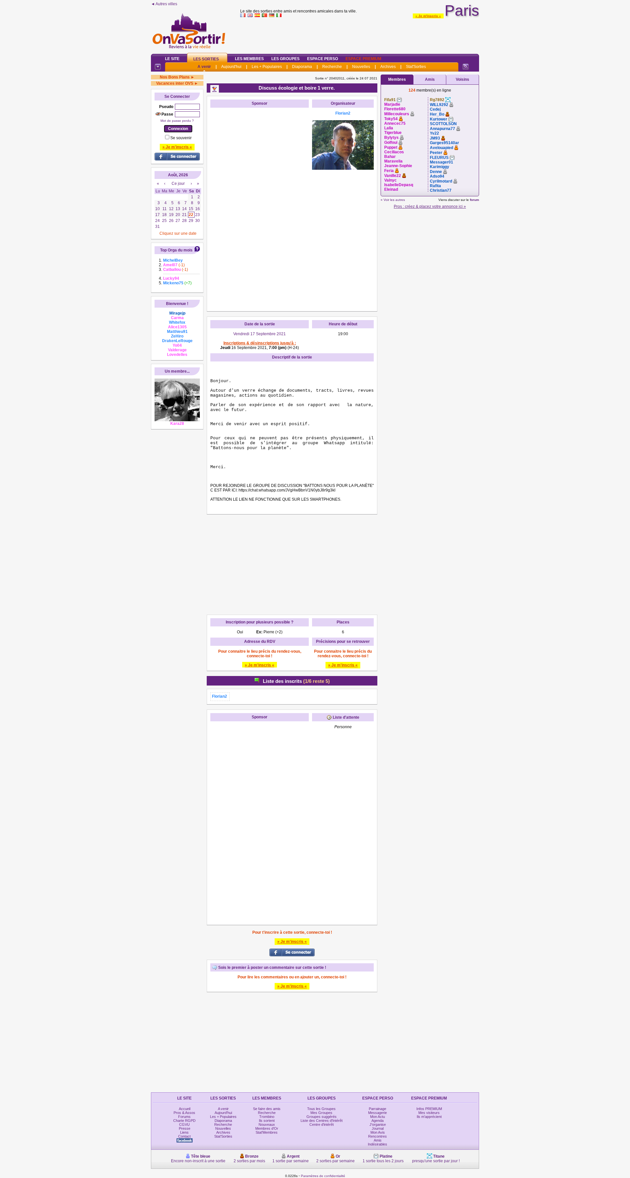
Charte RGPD (184, 1121)
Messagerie (377, 1113)
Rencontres (377, 1136)
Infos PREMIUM (429, 1109)
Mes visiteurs (429, 1113)
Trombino (266, 1117)
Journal (378, 1128)
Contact (184, 1136)
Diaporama (302, 66)
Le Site (172, 58)
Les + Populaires (267, 66)
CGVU (184, 1124)
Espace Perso (322, 58)
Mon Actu (377, 1117)
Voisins (462, 79)
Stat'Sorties (416, 66)
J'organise (377, 1124)
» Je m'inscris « (428, 16)
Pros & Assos (184, 1113)
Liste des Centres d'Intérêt (322, 1121)
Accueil (184, 1109)
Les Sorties (206, 59)
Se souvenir (181, 138)
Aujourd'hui (231, 66)
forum (474, 200)
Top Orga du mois (176, 250)
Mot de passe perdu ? (177, 120)
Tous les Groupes (321, 1109)
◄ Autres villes (164, 4)
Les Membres (249, 58)
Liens (184, 1132)
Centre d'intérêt (321, 1124)
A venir (204, 66)
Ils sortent (267, 1121)
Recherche (332, 66)
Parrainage (377, 1109)
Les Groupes (285, 58)
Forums (184, 1117)
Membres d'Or (266, 1128)
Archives (388, 66)
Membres (397, 79)
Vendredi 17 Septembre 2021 (259, 334)
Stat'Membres (267, 1132)
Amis (430, 79)
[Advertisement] (359, 34)
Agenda (377, 1121)
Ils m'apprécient (429, 1117)
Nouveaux (267, 1124)
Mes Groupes (321, 1113)
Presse (184, 1128)
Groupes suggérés (321, 1117)
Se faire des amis (267, 1109)
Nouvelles (361, 66)
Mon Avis (377, 1132)
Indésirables (377, 1144)
